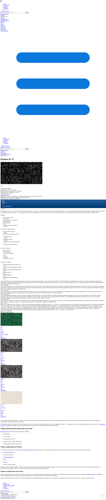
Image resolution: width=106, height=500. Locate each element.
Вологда (3, 27)
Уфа (2, 23)
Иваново (3, 21)
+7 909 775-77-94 (5, 11)
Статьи (5, 486)
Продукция (6, 5)
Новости (5, 7)
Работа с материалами (8, 485)
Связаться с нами (5, 195)
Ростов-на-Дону (4, 30)
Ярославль (3, 28)
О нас (4, 3)
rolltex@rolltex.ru (6, 147)
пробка (5, 462)
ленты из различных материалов (27, 449)
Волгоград (3, 25)
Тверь (2, 24)
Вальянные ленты (5, 431)
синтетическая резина (8, 452)
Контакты (5, 8)
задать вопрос (4, 14)
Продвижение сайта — (6, 497)
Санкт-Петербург (5, 20)
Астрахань (3, 29)
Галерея (5, 6)
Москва (2, 18)
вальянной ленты (90, 474)
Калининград (4, 19)
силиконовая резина (8, 457)
